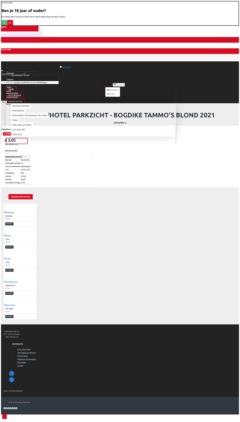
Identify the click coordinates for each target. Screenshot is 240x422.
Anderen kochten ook (20, 196)
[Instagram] (11, 379)
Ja (4, 23)
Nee (10, 22)
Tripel (7, 239)
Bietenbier (9, 216)
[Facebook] (11, 373)
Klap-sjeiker (9, 308)
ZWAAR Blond (10, 285)
